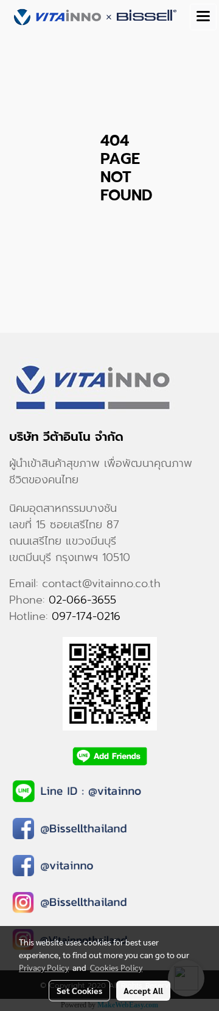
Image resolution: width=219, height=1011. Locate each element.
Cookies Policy (116, 967)
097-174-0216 (86, 616)
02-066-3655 (82, 599)
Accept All (143, 990)
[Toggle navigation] (203, 17)
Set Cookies (79, 990)
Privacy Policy (44, 967)
